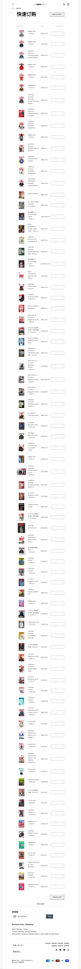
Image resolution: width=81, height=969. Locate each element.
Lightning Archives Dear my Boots (32, 286)
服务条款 (54, 943)
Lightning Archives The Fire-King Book (32, 239)
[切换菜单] (13, 4)
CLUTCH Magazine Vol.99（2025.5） (33, 656)
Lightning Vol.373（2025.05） (32, 689)
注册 (49, 916)
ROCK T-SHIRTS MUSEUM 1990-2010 (33, 340)
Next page (40, 904)
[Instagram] (68, 950)
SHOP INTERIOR (33, 193)
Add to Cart (57, 14)
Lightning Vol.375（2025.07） (32, 571)
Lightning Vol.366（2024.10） (32, 875)
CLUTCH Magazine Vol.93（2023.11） (33, 581)
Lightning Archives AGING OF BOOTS (33, 297)
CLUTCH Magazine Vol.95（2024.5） (33, 495)
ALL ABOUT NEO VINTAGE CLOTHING (33, 204)
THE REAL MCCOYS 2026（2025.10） (33, 833)
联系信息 (60, 945)
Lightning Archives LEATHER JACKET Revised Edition (33, 99)
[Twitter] (56, 950)
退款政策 (54, 945)
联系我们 (48, 943)
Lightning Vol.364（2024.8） (31, 700)
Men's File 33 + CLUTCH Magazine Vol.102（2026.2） (33, 365)
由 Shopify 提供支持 (18, 962)
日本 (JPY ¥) (18, 945)
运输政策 (66, 943)
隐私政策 (60, 943)
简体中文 (16, 952)
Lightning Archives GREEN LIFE (33, 592)
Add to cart (57, 897)
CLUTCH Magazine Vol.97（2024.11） (33, 679)
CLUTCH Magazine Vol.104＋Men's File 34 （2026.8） (33, 470)
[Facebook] (60, 950)
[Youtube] (64, 950)
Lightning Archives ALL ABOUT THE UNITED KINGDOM (32, 758)
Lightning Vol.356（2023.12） (32, 812)
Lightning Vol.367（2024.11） (32, 560)
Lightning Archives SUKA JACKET (32, 159)
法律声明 (66, 945)
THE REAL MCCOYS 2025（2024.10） (33, 435)
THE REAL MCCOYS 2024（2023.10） (33, 425)
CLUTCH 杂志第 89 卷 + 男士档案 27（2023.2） (33, 330)
